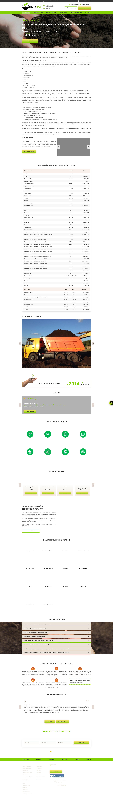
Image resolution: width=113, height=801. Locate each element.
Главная (38, 764)
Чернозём (25, 787)
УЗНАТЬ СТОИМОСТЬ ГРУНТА (30, 531)
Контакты (57, 1)
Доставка (45, 1)
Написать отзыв (62, 721)
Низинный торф (26, 785)
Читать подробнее (29, 151)
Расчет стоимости (72, 7)
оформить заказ (30, 411)
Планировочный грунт (27, 776)
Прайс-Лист (32, 1)
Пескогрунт (25, 789)
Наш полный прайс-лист (85, 1)
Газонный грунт (26, 791)
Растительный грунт (52, 12)
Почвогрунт (63, 12)
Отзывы (51, 1)
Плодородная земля (27, 793)
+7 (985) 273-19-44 (86, 4)
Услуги (27, 12)
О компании (25, 1)
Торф (24, 783)
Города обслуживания (41, 776)
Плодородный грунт (37, 12)
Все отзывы (50, 721)
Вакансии (39, 1)
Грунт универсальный (76, 12)
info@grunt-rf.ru (75, 4)
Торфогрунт (25, 778)
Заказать (30, 492)
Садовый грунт (26, 774)
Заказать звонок (85, 7)
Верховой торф (26, 781)
